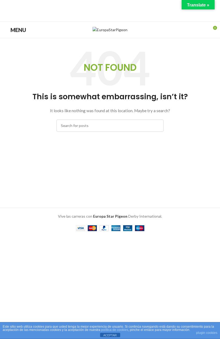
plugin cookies (206, 333)
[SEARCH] (157, 125)
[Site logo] (110, 29)
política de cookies (114, 330)
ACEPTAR (110, 335)
